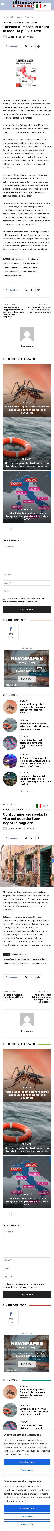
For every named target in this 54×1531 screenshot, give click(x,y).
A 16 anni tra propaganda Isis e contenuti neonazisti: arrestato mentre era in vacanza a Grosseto (35, 762)
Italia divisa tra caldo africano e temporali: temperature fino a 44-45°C (27, 516)
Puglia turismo (34, 259)
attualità (26, 509)
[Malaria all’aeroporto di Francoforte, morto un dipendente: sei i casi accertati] (27, 390)
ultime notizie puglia (30, 263)
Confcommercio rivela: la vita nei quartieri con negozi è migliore (39, 309)
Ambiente (29, 17)
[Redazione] (5, 37)
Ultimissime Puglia (12, 271)
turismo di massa (11, 263)
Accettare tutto (27, 1508)
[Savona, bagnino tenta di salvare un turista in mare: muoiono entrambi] (27, 443)
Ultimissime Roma (30, 271)
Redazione (15, 37)
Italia (16, 22)
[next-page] (10, 529)
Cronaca (26, 403)
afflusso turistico (19, 259)
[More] (38, 46)
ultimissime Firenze (29, 267)
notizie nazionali (28, 22)
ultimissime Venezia (12, 276)
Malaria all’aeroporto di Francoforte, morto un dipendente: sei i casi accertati (27, 409)
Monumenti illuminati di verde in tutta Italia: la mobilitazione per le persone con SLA (35, 780)
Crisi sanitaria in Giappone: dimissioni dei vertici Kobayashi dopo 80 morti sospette (13, 312)
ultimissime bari (11, 267)
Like (11, 627)
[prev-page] (5, 529)
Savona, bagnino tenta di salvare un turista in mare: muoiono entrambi (27, 464)
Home (5, 17)
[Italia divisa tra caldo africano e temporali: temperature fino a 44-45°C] (27, 497)
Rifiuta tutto (27, 1524)
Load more (26, 791)
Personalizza (27, 1516)
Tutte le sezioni (16, 17)
